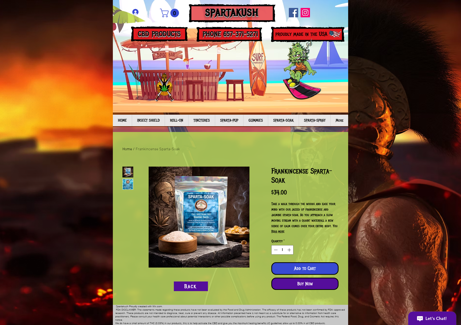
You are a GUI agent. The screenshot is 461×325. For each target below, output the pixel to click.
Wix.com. (157, 306)
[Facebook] (293, 12)
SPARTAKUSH (232, 12)
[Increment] (289, 249)
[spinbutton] (282, 249)
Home (127, 149)
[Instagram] (305, 12)
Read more (277, 231)
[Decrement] (275, 249)
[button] (170, 13)
